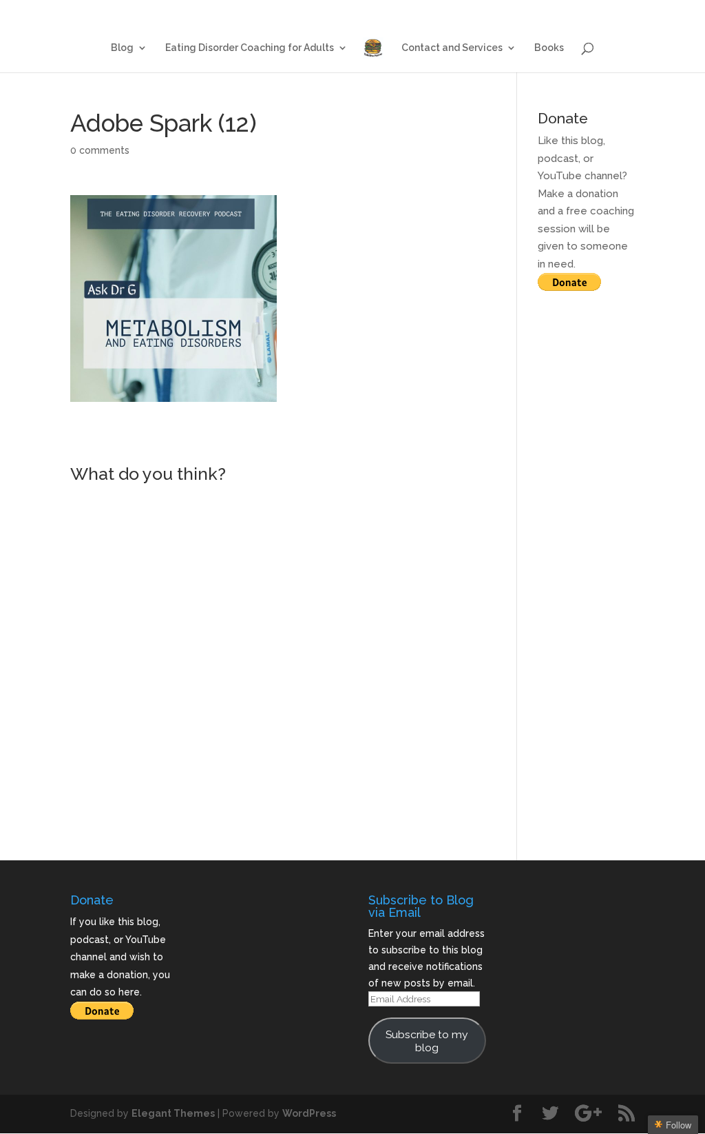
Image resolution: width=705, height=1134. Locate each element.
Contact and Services (538, 11)
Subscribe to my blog (427, 1041)
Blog (285, 11)
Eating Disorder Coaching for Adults (395, 11)
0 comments (99, 150)
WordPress (309, 1113)
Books (622, 11)
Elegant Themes (173, 1113)
